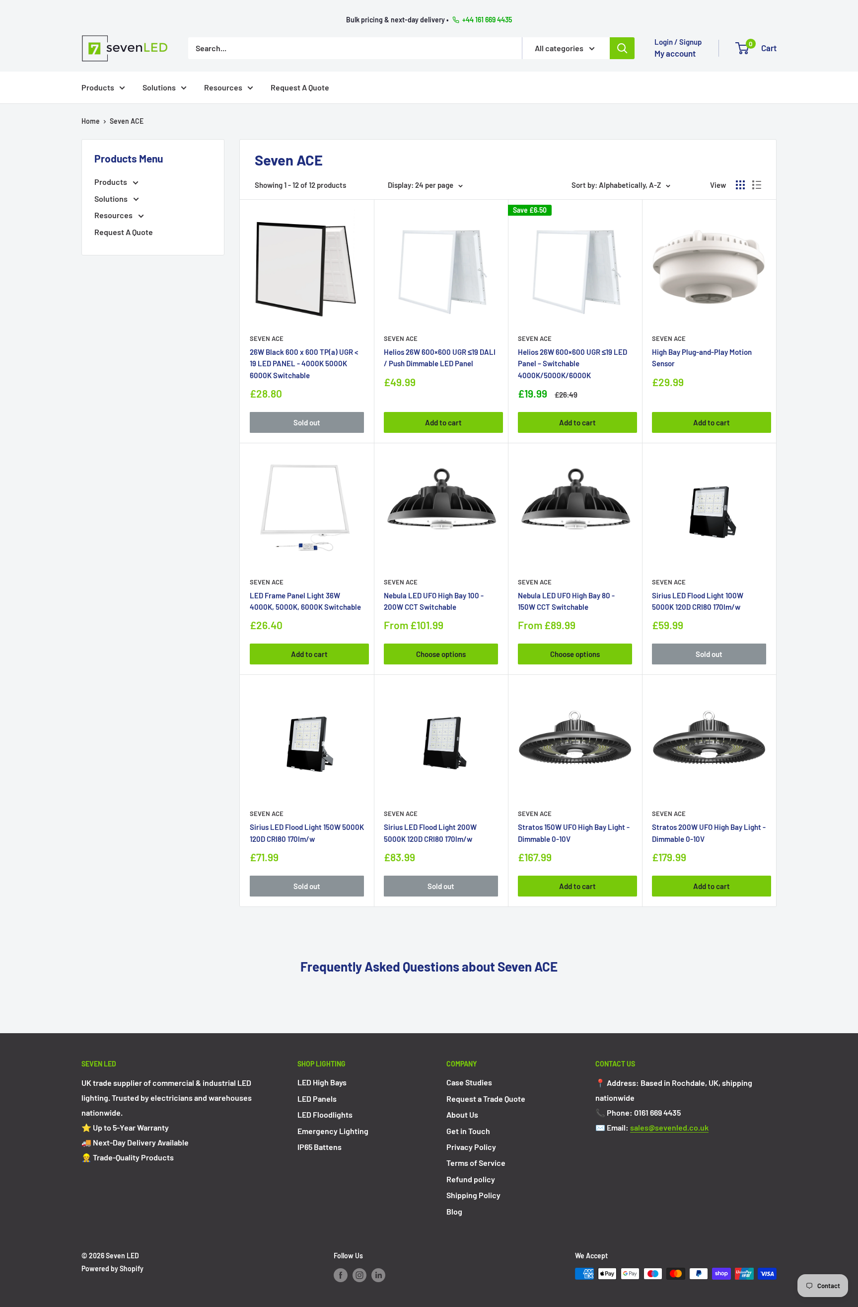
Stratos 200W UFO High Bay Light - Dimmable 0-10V (709, 832)
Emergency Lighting (332, 1131)
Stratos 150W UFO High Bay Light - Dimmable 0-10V (574, 832)
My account (675, 53)
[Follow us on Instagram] (359, 1275)
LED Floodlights (325, 1114)
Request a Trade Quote (485, 1098)
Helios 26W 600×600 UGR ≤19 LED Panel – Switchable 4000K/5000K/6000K (572, 363)
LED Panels (317, 1098)
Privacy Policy (471, 1146)
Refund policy (470, 1179)
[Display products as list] (756, 184)
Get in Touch (468, 1131)
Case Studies (469, 1082)
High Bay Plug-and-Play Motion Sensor (702, 357)
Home (90, 121)
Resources (223, 86)
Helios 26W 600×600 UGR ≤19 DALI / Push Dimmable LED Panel (440, 357)
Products (97, 86)
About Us (462, 1114)
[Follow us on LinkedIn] (378, 1275)
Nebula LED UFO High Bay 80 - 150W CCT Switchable (566, 601)
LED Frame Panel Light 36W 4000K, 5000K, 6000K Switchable (305, 601)
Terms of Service (475, 1162)
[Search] (622, 48)
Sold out (306, 422)
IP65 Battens (319, 1146)
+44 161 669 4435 (487, 19)
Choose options (441, 654)
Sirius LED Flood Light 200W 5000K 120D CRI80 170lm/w (430, 832)
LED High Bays (322, 1082)
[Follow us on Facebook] (341, 1275)
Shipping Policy (473, 1195)
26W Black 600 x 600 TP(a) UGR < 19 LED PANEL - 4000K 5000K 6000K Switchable (304, 363)
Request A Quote (300, 86)
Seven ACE (126, 121)
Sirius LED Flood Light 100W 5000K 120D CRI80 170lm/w (697, 601)
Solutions (159, 86)
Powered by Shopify (112, 1268)
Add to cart (443, 422)
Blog (454, 1211)
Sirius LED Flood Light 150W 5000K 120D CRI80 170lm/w (307, 832)
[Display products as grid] (740, 184)
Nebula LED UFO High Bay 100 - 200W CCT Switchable (434, 601)
